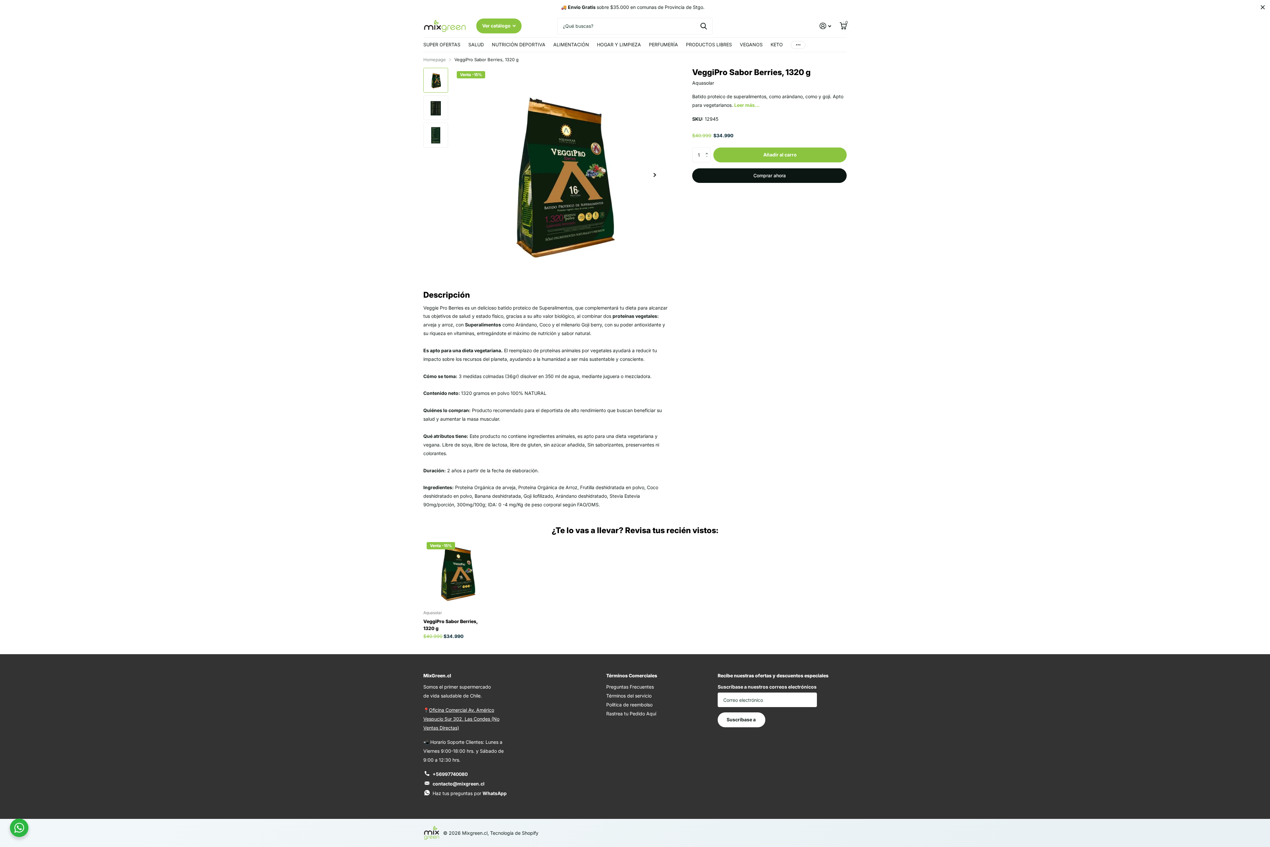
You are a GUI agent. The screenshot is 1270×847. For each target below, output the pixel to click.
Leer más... (747, 105)
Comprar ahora (769, 175)
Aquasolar (703, 83)
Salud (476, 44)
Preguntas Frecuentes (630, 687)
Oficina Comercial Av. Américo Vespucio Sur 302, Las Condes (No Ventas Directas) (461, 719)
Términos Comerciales (631, 675)
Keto (777, 44)
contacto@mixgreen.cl (459, 783)
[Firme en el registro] (825, 26)
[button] (708, 149)
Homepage (434, 59)
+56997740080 (450, 774)
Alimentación (571, 44)
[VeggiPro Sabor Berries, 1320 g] (456, 572)
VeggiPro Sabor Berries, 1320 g (450, 624)
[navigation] (435, 80)
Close (1262, 7)
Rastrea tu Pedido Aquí (631, 713)
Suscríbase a (742, 719)
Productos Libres (709, 44)
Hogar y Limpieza (619, 44)
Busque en (704, 26)
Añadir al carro (780, 154)
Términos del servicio (629, 696)
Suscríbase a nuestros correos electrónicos (767, 687)
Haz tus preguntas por (470, 793)
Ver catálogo (497, 25)
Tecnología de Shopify (514, 833)
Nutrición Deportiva (518, 44)
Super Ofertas (441, 44)
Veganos (751, 44)
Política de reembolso (629, 704)
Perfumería (663, 44)
